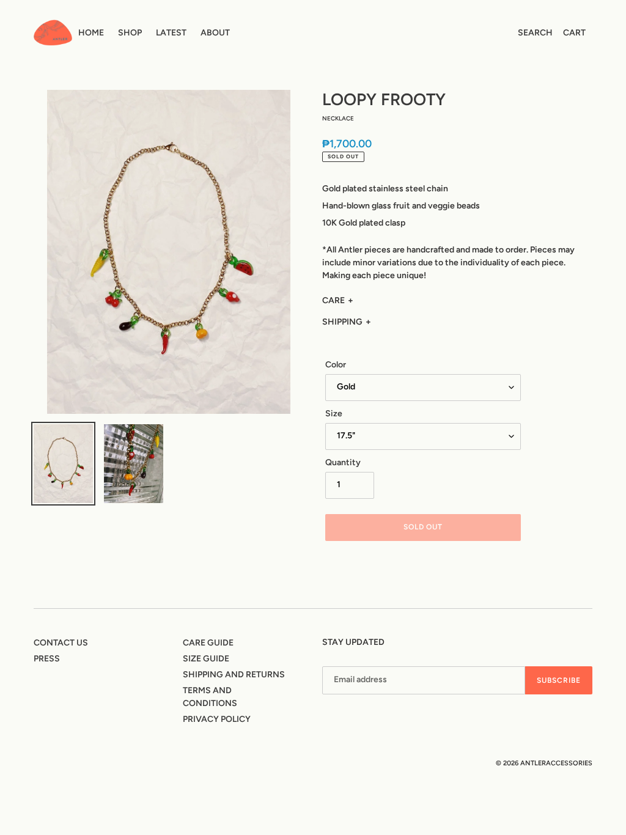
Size (333, 413)
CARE (333, 300)
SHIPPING (342, 322)
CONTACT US (61, 643)
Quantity (343, 462)
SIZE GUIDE (206, 658)
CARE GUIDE (208, 643)
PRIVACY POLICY (217, 719)
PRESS (47, 658)
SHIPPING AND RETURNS (234, 674)
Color (335, 364)
